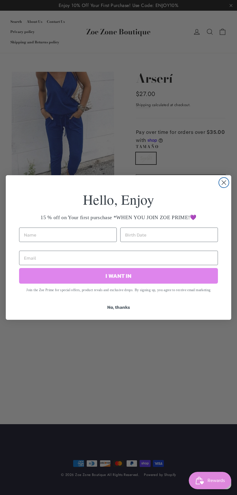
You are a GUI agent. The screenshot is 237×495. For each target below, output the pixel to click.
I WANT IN (118, 275)
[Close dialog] (224, 183)
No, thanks (118, 307)
